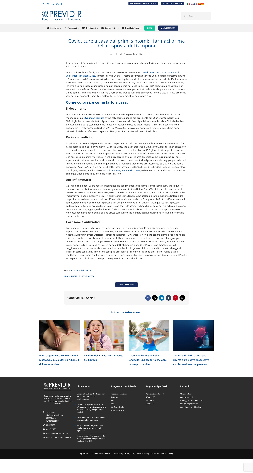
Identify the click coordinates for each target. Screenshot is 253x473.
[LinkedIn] (161, 297)
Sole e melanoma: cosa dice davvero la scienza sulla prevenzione (145, 360)
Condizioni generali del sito (100, 458)
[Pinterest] (175, 297)
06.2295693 (50, 429)
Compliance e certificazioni (190, 411)
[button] (41, 345)
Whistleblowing (143, 458)
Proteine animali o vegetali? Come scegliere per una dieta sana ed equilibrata (193, 360)
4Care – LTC (150, 401)
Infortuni (114, 401)
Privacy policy (130, 458)
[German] (202, 4)
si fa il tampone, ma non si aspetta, (122, 170)
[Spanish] (199, 4)
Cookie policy (118, 458)
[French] (195, 4)
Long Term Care (117, 415)
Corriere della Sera (81, 270)
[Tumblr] (168, 297)
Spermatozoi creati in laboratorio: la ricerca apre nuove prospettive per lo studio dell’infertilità (91, 443)
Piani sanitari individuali (155, 398)
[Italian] (188, 4)
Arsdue (85, 458)
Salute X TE (150, 405)
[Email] (182, 297)
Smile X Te (150, 408)
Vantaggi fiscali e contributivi (191, 405)
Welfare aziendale (118, 411)
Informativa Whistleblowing (162, 458)
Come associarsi (186, 401)
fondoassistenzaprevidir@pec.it (58, 442)
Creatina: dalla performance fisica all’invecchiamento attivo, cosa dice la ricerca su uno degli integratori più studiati (91, 413)
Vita (112, 408)
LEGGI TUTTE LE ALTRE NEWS (79, 276)
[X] (154, 297)
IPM (112, 405)
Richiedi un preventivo (189, 408)
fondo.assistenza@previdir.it (57, 438)
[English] (192, 4)
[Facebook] (148, 297)
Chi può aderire (186, 398)
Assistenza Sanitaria (119, 398)
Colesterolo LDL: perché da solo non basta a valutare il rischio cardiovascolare (57, 360)
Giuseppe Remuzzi (95, 117)
